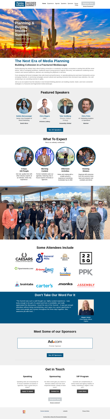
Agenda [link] (57, 3)
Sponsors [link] (70, 3)
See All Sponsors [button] (55, 355)
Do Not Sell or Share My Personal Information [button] (55, 416)
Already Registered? (88, 6)
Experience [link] (50, 3)
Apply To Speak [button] (27, 391)
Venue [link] (76, 3)
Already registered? (55, 402)
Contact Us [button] (55, 391)
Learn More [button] (82, 391)
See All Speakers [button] (55, 130)
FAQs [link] (76, 5)
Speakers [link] (63, 3)
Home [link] (44, 3)
